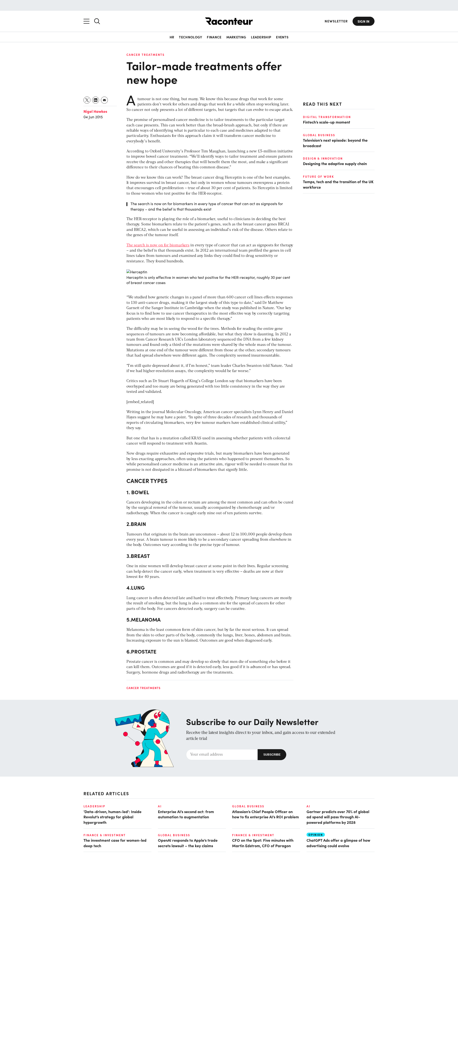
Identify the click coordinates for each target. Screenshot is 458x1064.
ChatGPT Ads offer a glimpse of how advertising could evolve (338, 842)
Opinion (315, 834)
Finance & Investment (104, 835)
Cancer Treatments (145, 55)
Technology (190, 37)
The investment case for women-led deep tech (114, 842)
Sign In (364, 21)
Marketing (236, 37)
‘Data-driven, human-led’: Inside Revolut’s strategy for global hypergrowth (112, 817)
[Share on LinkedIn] (95, 100)
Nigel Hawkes (95, 111)
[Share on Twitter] (87, 100)
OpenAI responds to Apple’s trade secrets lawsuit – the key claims (188, 842)
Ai (160, 806)
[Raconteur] (229, 21)
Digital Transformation (327, 117)
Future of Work (318, 176)
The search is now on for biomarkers (157, 245)
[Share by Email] (104, 100)
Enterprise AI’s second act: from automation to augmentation (186, 814)
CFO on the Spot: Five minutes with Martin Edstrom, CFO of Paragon (262, 842)
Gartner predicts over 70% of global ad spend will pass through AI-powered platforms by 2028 (338, 817)
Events (282, 37)
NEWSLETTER (336, 21)
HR (172, 37)
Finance (214, 37)
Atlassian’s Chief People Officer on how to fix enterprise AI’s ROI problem (265, 814)
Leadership (261, 37)
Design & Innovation (323, 158)
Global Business (319, 135)
